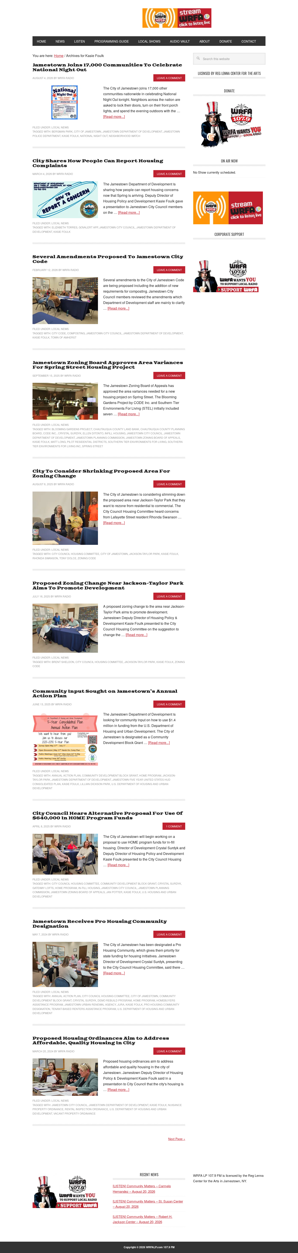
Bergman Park (62, 131)
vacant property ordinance (74, 1113)
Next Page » (176, 1139)
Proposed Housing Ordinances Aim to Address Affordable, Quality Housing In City (101, 1041)
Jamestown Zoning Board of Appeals (153, 437)
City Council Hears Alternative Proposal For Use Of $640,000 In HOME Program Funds (108, 816)
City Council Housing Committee (75, 554)
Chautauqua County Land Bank (116, 429)
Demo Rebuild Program (115, 1000)
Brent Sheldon (63, 662)
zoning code (87, 558)
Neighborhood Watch (124, 136)
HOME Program (150, 775)
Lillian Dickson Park (95, 784)
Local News (60, 127)
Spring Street (92, 446)
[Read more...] (114, 116)
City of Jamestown (87, 131)
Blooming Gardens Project (72, 429)
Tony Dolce (67, 558)
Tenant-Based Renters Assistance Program (83, 1009)
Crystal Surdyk (69, 433)
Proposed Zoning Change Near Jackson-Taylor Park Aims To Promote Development (108, 586)
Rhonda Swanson (45, 558)
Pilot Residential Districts (87, 442)
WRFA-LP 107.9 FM (78, 17)
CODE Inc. (50, 433)
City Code (59, 333)
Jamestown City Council (117, 227)
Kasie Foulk (70, 136)
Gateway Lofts (43, 888)
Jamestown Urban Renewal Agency (90, 1004)
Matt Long (58, 442)
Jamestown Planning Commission (100, 437)
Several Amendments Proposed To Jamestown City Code (108, 259)
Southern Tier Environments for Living (137, 442)
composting (76, 333)
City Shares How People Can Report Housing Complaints (98, 163)
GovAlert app (88, 227)
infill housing (115, 433)
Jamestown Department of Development (132, 131)
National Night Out (94, 136)
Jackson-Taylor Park (144, 554)
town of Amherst (63, 337)
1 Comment (174, 826)
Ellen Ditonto (93, 433)
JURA (120, 1004)
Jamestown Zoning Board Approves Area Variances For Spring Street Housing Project (108, 365)
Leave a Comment (169, 78)
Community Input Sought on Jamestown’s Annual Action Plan (105, 694)
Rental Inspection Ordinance (86, 1109)
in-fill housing (89, 888)
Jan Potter (114, 892)
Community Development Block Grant (110, 775)
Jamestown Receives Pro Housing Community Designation (100, 924)
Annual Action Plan (66, 775)
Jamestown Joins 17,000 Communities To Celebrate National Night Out (107, 67)
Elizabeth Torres (64, 227)
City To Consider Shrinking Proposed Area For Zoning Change (101, 474)
